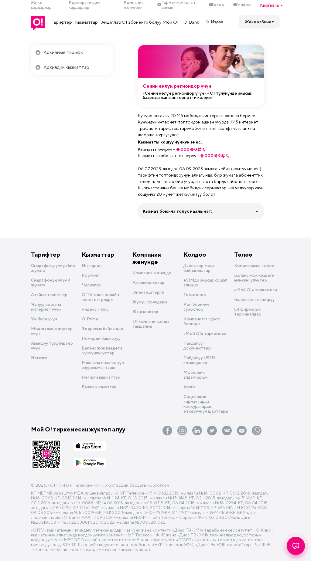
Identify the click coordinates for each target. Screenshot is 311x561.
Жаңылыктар (145, 311)
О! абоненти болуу (142, 22)
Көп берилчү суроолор (196, 307)
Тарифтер (61, 22)
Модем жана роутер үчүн (52, 331)
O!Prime (90, 318)
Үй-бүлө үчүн (44, 318)
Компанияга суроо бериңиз (201, 321)
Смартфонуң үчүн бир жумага (53, 268)
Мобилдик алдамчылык (195, 375)
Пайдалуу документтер (197, 345)
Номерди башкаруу (101, 338)
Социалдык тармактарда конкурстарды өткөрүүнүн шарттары (205, 404)
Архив (189, 386)
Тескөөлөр (194, 294)
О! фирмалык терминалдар (247, 311)
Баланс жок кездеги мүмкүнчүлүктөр (102, 350)
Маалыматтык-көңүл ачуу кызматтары (103, 365)
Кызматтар (86, 22)
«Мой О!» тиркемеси (204, 333)
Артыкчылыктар (148, 282)
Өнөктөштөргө (148, 292)
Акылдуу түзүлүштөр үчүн (52, 345)
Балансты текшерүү (254, 299)
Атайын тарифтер (49, 294)
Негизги (39, 357)
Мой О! (170, 22)
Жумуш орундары (149, 301)
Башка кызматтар (99, 386)
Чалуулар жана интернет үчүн (46, 307)
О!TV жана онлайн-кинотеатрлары (101, 297)
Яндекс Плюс (95, 309)
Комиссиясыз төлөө (254, 265)
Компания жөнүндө (146, 258)
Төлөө (217, 4)
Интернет (92, 265)
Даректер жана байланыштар (198, 268)
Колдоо (243, 4)
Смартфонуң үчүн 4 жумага (50, 282)
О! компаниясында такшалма (150, 324)
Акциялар (111, 22)
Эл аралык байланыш (102, 328)
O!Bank (191, 22)
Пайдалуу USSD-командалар (200, 360)
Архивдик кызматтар (66, 67)
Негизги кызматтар (101, 377)
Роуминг (90, 275)
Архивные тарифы (63, 52)
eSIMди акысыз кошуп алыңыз (205, 282)
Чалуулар (91, 284)
